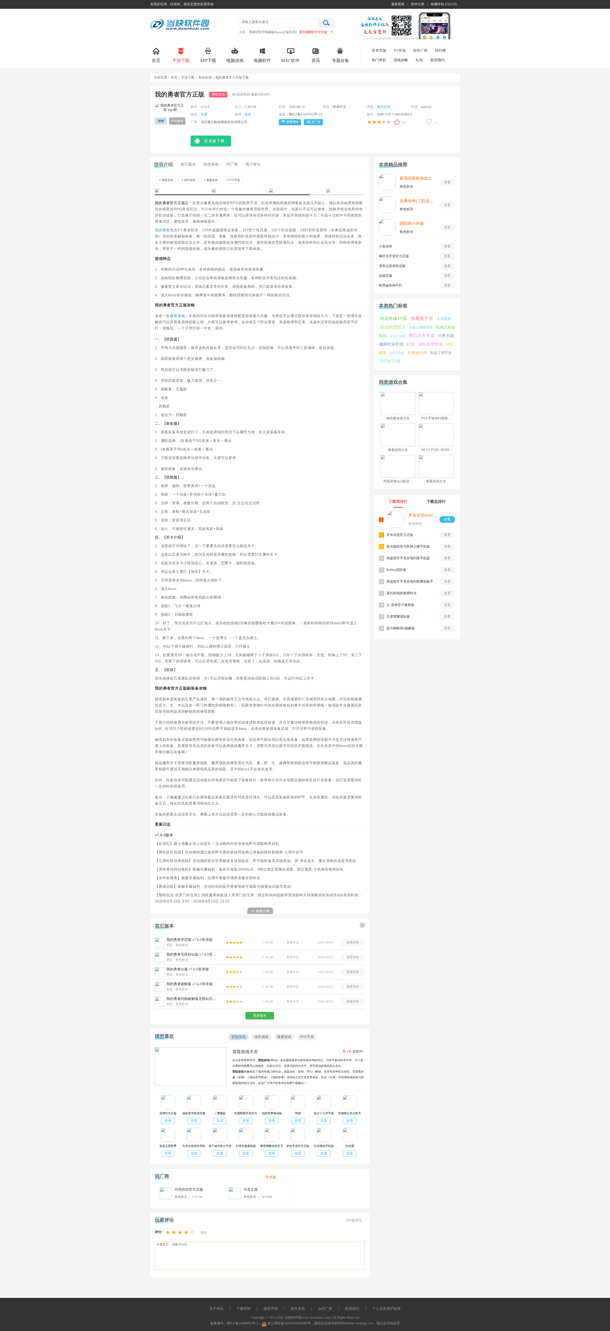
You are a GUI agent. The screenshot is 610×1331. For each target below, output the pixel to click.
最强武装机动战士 (416, 178)
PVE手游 (233, 180)
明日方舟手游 (421, 335)
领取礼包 (218, 94)
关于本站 (216, 1309)
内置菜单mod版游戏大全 (401, 481)
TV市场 (400, 50)
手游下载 (180, 60)
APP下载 (208, 60)
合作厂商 (325, 1309)
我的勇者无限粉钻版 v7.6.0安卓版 (192, 954)
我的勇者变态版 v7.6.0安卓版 (189, 940)
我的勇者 (162, 230)
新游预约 (437, 60)
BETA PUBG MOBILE (437, 450)
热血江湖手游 (441, 353)
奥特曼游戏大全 (398, 418)
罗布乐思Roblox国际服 (428, 515)
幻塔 (411, 344)
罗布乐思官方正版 (399, 535)
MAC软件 (290, 60)
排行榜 (440, 50)
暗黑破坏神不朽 (390, 285)
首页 (156, 60)
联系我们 (352, 1309)
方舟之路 (251, 1189)
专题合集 (340, 60)
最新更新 (398, 4)
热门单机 (379, 60)
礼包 (419, 60)
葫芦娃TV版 (390, 361)
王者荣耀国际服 (398, 616)
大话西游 (444, 319)
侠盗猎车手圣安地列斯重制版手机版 (411, 581)
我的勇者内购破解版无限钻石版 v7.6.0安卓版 (192, 999)
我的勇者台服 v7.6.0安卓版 (187, 969)
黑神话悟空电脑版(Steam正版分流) (272, 32)
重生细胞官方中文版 (313, 32)
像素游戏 (211, 180)
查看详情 (352, 942)
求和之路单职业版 (392, 266)
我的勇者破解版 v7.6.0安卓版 (189, 984)
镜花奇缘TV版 (393, 318)
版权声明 (271, 1309)
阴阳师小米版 (412, 223)
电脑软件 (262, 60)
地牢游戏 (188, 180)
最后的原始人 (393, 327)
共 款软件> (353, 1051)
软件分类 (417, 4)
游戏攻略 (401, 60)
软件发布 (298, 1309)
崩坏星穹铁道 (430, 344)
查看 (204, 114)
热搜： (244, 32)
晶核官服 (385, 275)
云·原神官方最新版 (400, 605)
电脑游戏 (235, 60)
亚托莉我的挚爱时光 (401, 593)
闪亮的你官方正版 (188, 1189)
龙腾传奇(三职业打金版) (421, 201)
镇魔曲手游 (422, 318)
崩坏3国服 (396, 353)
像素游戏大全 (398, 450)
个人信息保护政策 (386, 1309)
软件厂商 (420, 50)
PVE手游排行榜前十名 (438, 418)
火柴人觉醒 (397, 336)
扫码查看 (177, 121)
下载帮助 (243, 1309)
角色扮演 (205, 77)
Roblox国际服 (396, 570)
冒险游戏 (166, 180)
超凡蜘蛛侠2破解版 (400, 628)
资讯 (315, 60)
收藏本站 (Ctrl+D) (444, 4)
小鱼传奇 (385, 246)
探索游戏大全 (436, 481)
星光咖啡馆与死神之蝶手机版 (408, 546)
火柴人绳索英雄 (420, 327)
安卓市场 (379, 50)
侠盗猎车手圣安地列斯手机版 (408, 558)
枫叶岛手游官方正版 (394, 256)
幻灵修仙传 (417, 353)
